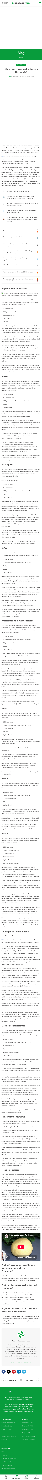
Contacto (5, 1455)
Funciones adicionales (8, 1422)
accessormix (15, 76)
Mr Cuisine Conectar (28, 1436)
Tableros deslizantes (8, 1433)
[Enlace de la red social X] (9, 1372)
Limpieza (4, 1439)
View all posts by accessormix (21, 1362)
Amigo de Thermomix (29, 1433)
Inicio (21, 57)
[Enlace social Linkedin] (19, 1372)
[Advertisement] (21, 27)
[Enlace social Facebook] (4, 1372)
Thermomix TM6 (27, 1426)
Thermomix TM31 (27, 1429)
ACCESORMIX (6, 1448)
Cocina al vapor (6, 1429)
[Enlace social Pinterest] (14, 1372)
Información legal (7, 1465)
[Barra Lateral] (2, 446)
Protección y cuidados (9, 1436)
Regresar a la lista (21, 1380)
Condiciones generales (9, 1458)
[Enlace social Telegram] (24, 1372)
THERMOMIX (6, 1419)
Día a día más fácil (7, 1426)
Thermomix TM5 (27, 1422)
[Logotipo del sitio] (21, 3)
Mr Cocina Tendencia (28, 1439)
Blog (3, 1451)
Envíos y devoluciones (8, 1468)
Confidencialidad (7, 1462)
